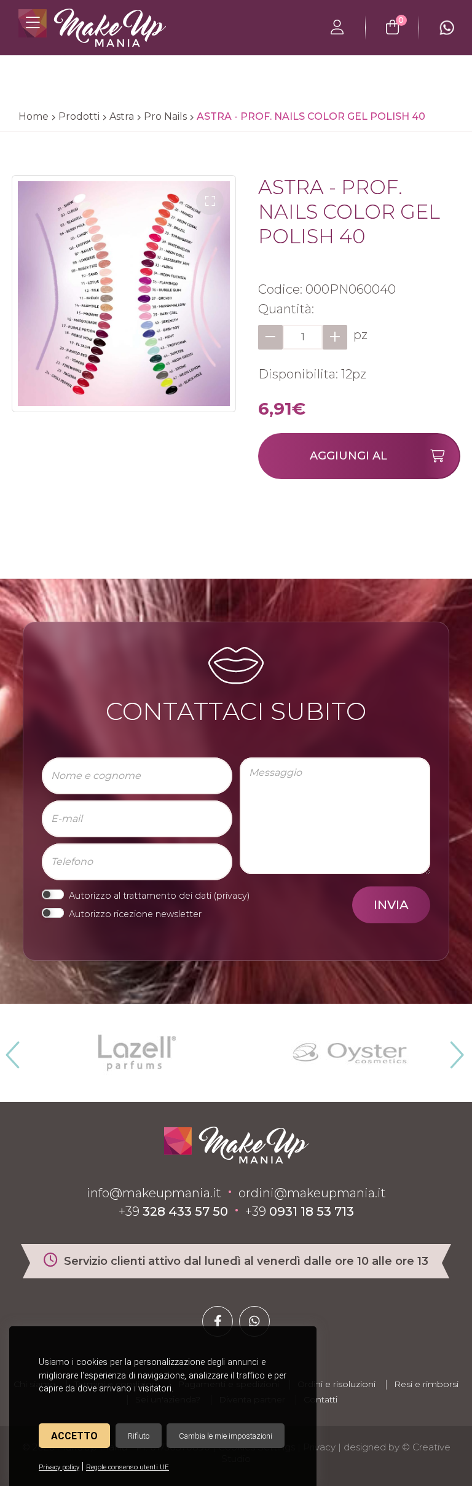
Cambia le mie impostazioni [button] (225, 1436)
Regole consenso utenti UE (127, 1467)
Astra (121, 116)
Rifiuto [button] (138, 1436)
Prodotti (79, 116)
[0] (392, 27)
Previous (11, 1050)
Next (452, 1050)
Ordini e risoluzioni (336, 1384)
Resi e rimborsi (426, 1384)
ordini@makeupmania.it (312, 1193)
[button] (210, 201)
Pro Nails (165, 116)
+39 (173, 1211)
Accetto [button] (74, 1436)
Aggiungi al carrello (348, 464)
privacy (231, 895)
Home (33, 116)
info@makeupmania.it (154, 1193)
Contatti (320, 1399)
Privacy (319, 1447)
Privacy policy (59, 1467)
